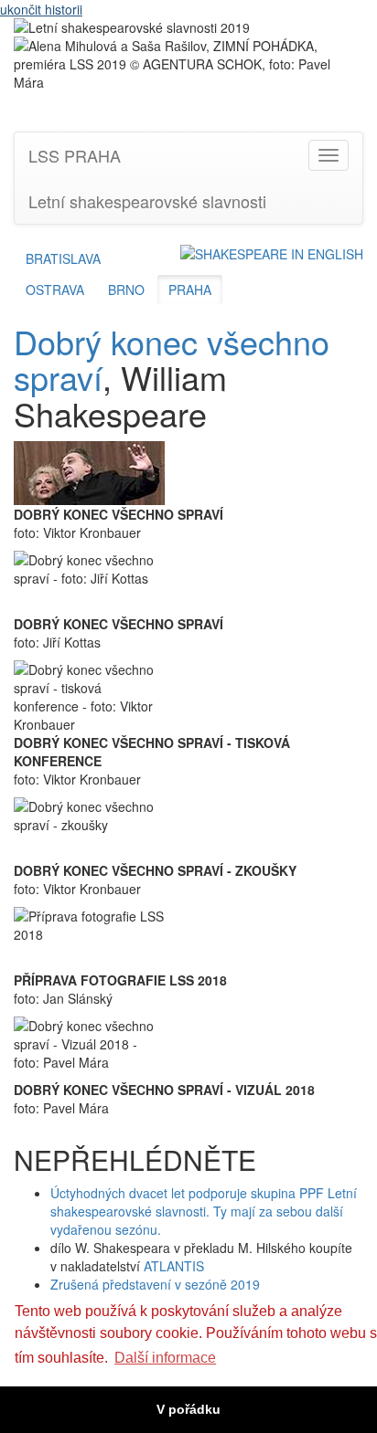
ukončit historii (41, 9)
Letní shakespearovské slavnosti (147, 201)
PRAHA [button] (189, 289)
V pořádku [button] (188, 1409)
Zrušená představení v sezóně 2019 (155, 1284)
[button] (271, 253)
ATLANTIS (174, 1266)
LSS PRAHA (74, 155)
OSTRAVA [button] (55, 289)
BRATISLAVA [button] (63, 258)
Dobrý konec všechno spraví (171, 359)
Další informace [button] (165, 1357)
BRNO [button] (126, 289)
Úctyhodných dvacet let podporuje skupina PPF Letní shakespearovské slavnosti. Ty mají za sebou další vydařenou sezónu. (203, 1211)
